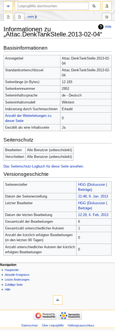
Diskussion (96, 185)
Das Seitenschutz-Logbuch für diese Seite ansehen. (43, 166)
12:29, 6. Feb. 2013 (93, 215)
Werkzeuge (106, 17)
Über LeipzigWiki (53, 325)
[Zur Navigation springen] (8, 6)
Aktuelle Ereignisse (17, 274)
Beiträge (84, 190)
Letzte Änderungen (17, 279)
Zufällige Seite (14, 284)
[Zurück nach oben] (57, 300)
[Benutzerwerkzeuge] (107, 6)
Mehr (31, 16)
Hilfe (108, 27)
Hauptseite (12, 270)
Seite (8, 17)
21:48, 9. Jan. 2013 (93, 196)
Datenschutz (29, 325)
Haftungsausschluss (81, 325)
